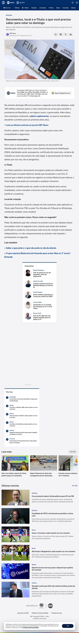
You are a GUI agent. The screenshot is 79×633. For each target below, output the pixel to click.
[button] (15, 467)
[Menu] (77, 2)
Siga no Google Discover (62, 93)
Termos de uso (56, 613)
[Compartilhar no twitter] (65, 34)
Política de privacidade (40, 613)
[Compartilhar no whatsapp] (55, 34)
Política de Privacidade (31, 627)
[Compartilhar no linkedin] (70, 34)
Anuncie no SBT (23, 613)
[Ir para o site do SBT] (50, 605)
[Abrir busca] (73, 3)
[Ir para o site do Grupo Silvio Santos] (36, 605)
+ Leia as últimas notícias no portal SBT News (26, 125)
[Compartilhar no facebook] (60, 34)
